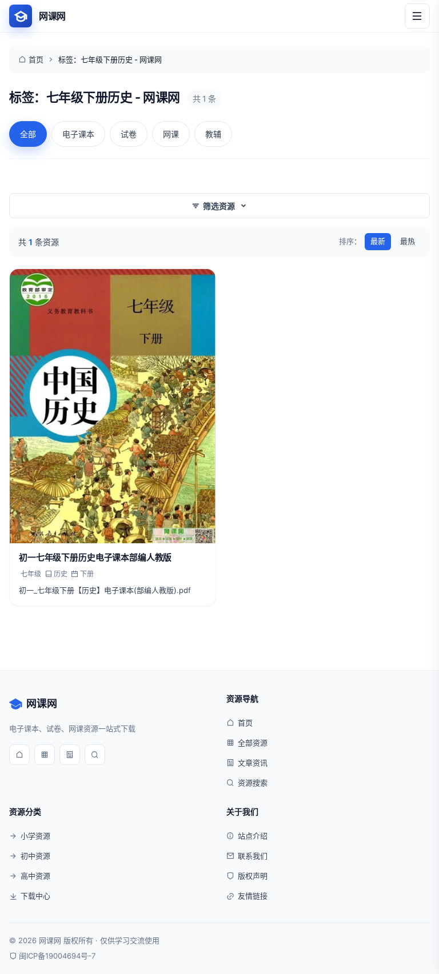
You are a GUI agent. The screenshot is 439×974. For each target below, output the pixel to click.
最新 (377, 241)
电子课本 (78, 134)
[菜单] (417, 16)
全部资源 (253, 742)
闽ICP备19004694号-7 (57, 955)
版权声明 (253, 875)
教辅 (213, 134)
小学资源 (35, 835)
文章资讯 (253, 762)
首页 (36, 59)
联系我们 (253, 855)
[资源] (44, 754)
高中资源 (35, 875)
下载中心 (35, 895)
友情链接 (253, 895)
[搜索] (95, 754)
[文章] (69, 754)
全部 (28, 134)
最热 (407, 241)
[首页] (19, 754)
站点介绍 (253, 835)
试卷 (129, 134)
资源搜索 (253, 782)
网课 (171, 134)
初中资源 (35, 855)
